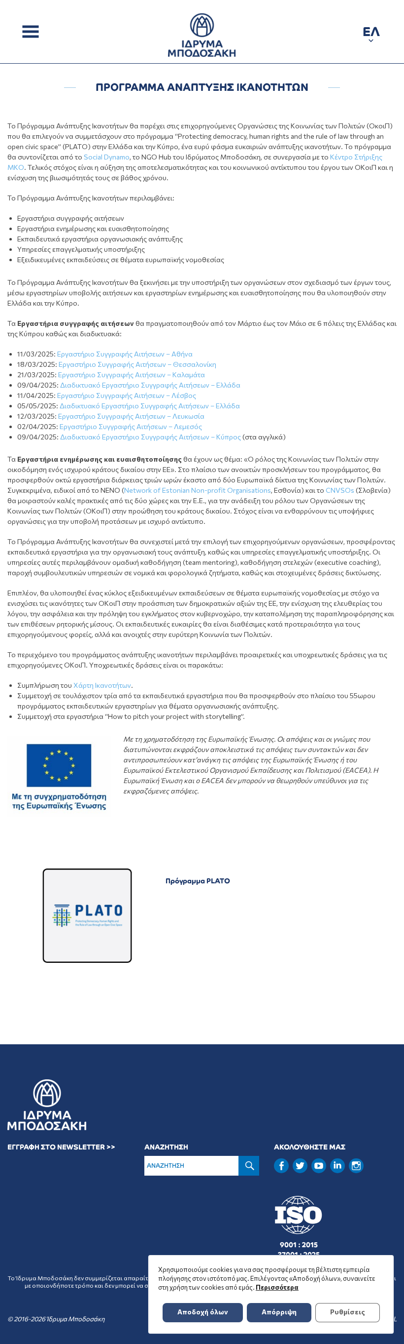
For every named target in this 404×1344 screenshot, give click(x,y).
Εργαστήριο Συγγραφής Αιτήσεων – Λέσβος (126, 395)
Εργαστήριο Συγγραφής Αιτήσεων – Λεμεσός (131, 426)
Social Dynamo (107, 157)
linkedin (337, 1164)
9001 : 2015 (299, 1245)
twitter (300, 1165)
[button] (371, 33)
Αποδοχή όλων (202, 1311)
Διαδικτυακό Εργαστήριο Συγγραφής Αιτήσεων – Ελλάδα (150, 385)
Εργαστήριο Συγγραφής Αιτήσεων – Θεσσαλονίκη (137, 364)
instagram (356, 1165)
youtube (318, 1165)
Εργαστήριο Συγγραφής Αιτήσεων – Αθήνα (125, 354)
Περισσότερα (277, 1287)
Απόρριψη (279, 1311)
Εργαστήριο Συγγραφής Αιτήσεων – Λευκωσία (131, 416)
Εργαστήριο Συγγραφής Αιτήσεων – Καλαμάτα (131, 374)
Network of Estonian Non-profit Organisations (197, 490)
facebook (281, 1165)
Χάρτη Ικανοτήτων (102, 685)
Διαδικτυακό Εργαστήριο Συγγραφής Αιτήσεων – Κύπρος (150, 437)
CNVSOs (340, 490)
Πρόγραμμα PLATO (198, 880)
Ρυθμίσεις (347, 1311)
